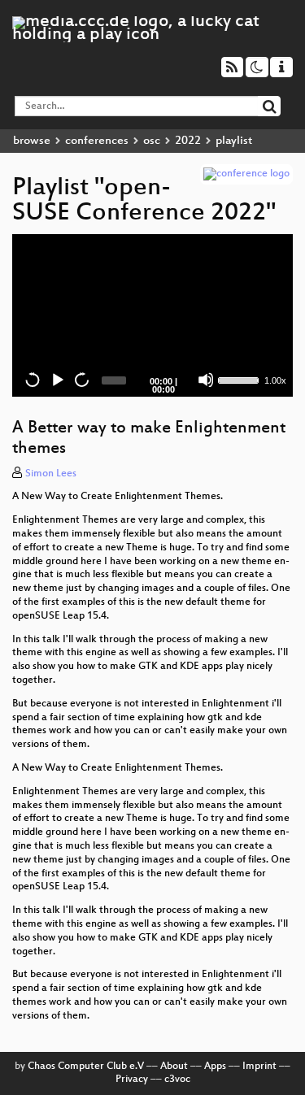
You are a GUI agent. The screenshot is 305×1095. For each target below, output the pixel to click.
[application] (152, 315)
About (174, 1066)
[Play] (57, 379)
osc (151, 141)
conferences (97, 141)
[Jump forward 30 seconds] (81, 379)
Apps (215, 1066)
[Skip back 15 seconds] (32, 379)
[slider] (239, 378)
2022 (188, 141)
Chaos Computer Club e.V (86, 1066)
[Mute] (205, 379)
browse (31, 141)
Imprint (259, 1066)
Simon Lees (50, 474)
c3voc (177, 1079)
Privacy (131, 1079)
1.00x (275, 380)
